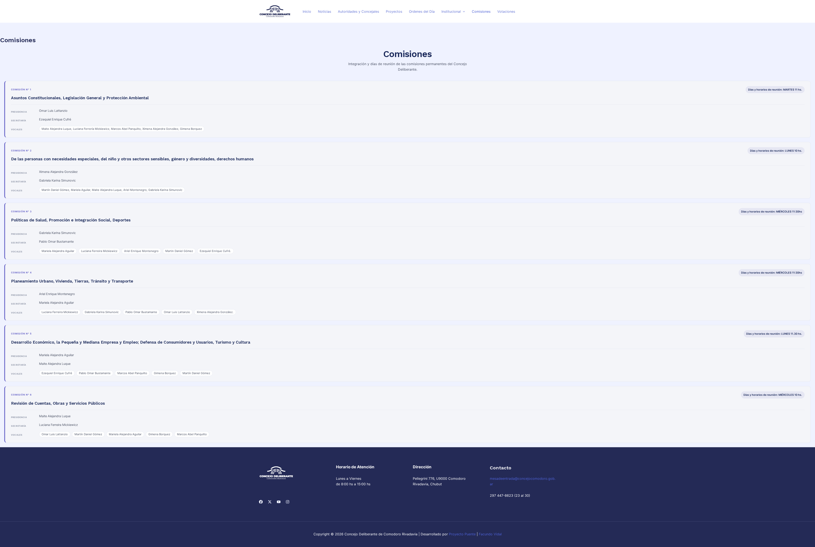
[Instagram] (287, 502)
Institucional (451, 11)
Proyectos (394, 11)
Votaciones (506, 11)
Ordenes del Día (422, 11)
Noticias (324, 11)
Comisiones (481, 11)
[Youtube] (279, 502)
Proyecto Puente (462, 534)
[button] (463, 11)
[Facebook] (261, 502)
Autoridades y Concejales (358, 11)
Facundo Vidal (490, 534)
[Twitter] (270, 502)
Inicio (307, 11)
